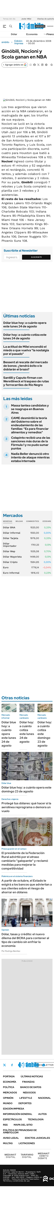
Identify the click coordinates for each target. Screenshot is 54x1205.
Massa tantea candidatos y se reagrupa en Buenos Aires (30, 409)
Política (8, 1087)
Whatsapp (43, 1065)
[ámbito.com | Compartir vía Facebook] (34, 64)
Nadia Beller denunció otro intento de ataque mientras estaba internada (30, 457)
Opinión (8, 1097)
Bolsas (19, 521)
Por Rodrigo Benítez (11, 951)
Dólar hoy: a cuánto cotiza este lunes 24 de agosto (24, 336)
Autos (42, 1114)
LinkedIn (27, 1065)
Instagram (19, 1065)
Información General (17, 1114)
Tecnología (36, 1119)
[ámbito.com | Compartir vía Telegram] (46, 64)
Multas (8, 1143)
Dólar (14, 34)
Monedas (7, 521)
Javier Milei (26, 19)
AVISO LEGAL (11, 1137)
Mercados (10, 1092)
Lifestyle (25, 1097)
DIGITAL (10, 1155)
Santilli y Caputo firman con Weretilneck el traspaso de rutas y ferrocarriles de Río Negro (26, 381)
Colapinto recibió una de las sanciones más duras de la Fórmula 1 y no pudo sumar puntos (30, 443)
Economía (32, 34)
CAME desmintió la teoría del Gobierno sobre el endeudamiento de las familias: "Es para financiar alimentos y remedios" (30, 425)
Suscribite (36, 257)
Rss (5, 1124)
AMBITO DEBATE (44, 1156)
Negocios (29, 1092)
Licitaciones (27, 1143)
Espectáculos (12, 1119)
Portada (9, 1076)
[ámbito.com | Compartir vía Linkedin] (42, 64)
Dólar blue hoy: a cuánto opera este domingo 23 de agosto (26, 789)
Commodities (32, 521)
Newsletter (45, 1065)
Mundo (7, 1103)
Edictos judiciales (37, 1137)
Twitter (4, 1065)
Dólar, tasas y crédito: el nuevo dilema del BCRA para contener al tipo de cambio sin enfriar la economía (25, 940)
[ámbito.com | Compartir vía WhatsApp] (30, 64)
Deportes (25, 1103)
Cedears (46, 521)
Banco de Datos (30, 1087)
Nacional (44, 1097)
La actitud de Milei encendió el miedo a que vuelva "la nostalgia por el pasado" (26, 350)
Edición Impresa (13, 1108)
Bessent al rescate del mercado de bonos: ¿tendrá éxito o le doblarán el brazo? (25, 365)
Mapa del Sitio (23, 1124)
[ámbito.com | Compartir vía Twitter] (38, 64)
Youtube (35, 1065)
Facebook (12, 1065)
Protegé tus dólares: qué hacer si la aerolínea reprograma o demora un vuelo (26, 807)
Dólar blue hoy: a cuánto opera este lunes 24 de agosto (24, 324)
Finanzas (28, 1081)
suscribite (40, 26)
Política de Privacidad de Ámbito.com (20, 1131)
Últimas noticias (32, 1076)
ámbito (5, 42)
